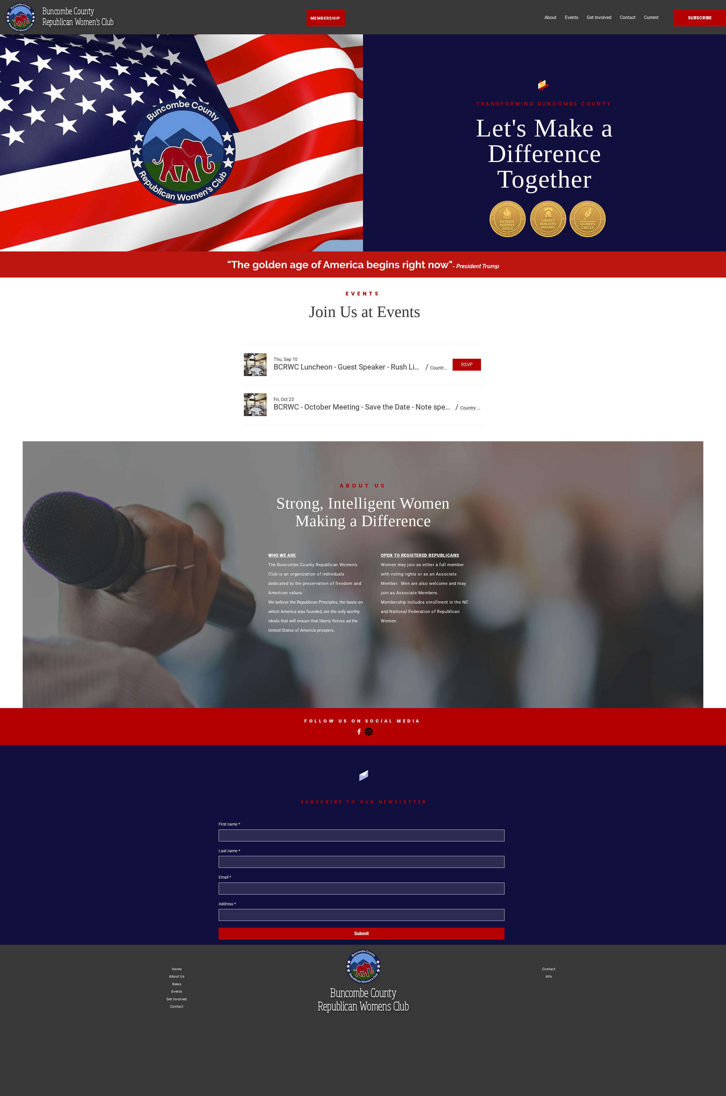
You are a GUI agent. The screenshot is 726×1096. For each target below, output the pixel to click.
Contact (176, 1007)
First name (229, 824)
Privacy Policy (362, 1026)
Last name (229, 851)
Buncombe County (68, 10)
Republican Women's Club (78, 21)
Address (227, 904)
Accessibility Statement (405, 1026)
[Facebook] (359, 732)
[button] (349, 367)
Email (225, 877)
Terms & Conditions (320, 1026)
